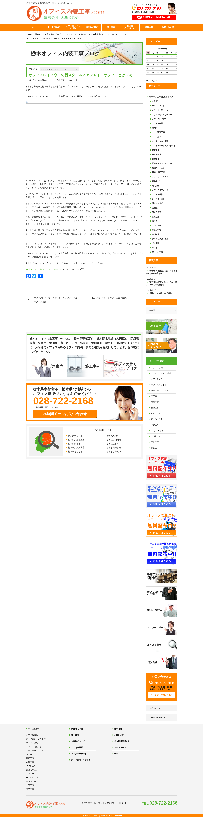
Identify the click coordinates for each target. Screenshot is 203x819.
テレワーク (156, 225)
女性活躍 (155, 217)
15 (157, 64)
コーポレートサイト (157, 717)
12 (176, 60)
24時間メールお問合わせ (156, 17)
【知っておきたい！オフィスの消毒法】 (109, 298)
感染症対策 (156, 230)
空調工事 (155, 234)
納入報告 (155, 185)
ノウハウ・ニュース (68, 69)
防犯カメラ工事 (158, 168)
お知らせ (155, 128)
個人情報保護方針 (122, 741)
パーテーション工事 (160, 141)
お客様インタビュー (130, 27)
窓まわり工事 (157, 252)
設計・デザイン (158, 203)
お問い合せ (119, 735)
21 (153, 68)
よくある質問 (77, 747)
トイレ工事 (156, 137)
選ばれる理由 (92, 27)
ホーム (35, 27)
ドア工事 (155, 243)
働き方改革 (156, 212)
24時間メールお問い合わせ (65, 414)
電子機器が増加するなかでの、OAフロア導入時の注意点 (161, 283)
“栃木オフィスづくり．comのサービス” (44, 269)
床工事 (154, 248)
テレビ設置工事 (158, 132)
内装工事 (155, 150)
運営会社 (149, 27)
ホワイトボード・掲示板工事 (163, 145)
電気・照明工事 (158, 172)
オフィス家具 (157, 123)
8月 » (154, 80)
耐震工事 (155, 159)
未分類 (154, 101)
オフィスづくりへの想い (73, 27)
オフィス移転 (157, 194)
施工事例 (111, 27)
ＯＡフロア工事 (158, 106)
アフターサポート (79, 754)
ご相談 (154, 208)
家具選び (155, 181)
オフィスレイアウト (49, 69)
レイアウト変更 (158, 199)
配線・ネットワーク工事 (162, 163)
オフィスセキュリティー (162, 114)
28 (153, 72)
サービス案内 (54, 27)
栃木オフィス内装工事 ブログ (48, 34)
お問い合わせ (168, 27)
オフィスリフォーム (160, 190)
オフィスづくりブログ (81, 760)
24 (167, 68)
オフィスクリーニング (161, 110)
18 (171, 64)
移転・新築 (156, 154)
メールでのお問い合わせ (161, 695)
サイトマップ (154, 708)
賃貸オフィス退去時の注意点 (161, 293)
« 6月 (148, 80)
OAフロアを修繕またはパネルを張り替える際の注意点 (161, 272)
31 (167, 72)
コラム (154, 221)
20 (148, 68)
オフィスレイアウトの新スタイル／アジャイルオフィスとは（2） (55, 300)
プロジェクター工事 (160, 239)
